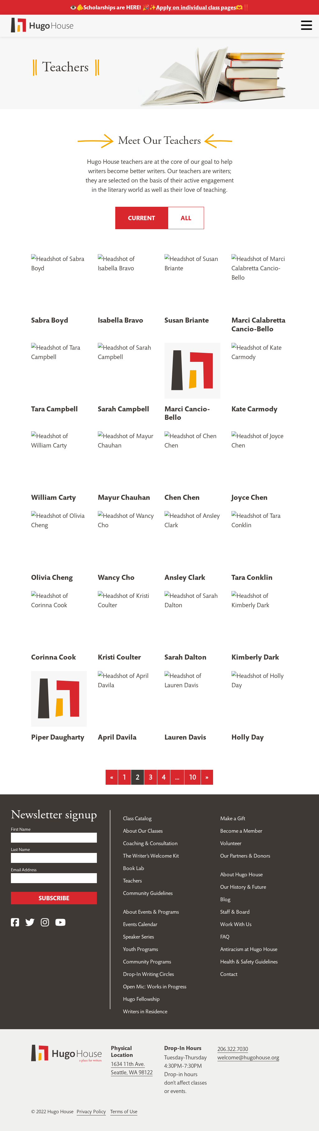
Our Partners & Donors (245, 855)
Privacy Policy (91, 1111)
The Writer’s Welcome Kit (151, 855)
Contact (228, 974)
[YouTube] (60, 923)
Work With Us (235, 924)
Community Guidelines (148, 893)
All (186, 218)
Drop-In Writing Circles (148, 974)
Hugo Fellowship (141, 999)
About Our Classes (143, 830)
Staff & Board (235, 911)
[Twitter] (30, 923)
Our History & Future (243, 886)
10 (192, 777)
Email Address (23, 870)
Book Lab (133, 868)
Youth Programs (140, 949)
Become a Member (241, 830)
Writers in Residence (145, 1011)
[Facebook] (15, 923)
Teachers (132, 880)
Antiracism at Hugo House (248, 949)
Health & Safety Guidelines (249, 961)
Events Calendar (140, 924)
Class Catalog (137, 818)
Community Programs (147, 961)
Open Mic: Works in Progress (154, 986)
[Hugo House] (66, 1052)
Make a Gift (232, 818)
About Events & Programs (151, 911)
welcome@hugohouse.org (248, 1057)
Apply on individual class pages (196, 7)
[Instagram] (45, 923)
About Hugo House (241, 874)
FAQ (224, 936)
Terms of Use (123, 1111)
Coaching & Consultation (150, 843)
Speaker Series (138, 936)
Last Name (20, 849)
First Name (21, 829)
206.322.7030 (232, 1049)
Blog (225, 899)
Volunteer (230, 843)
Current (141, 218)
